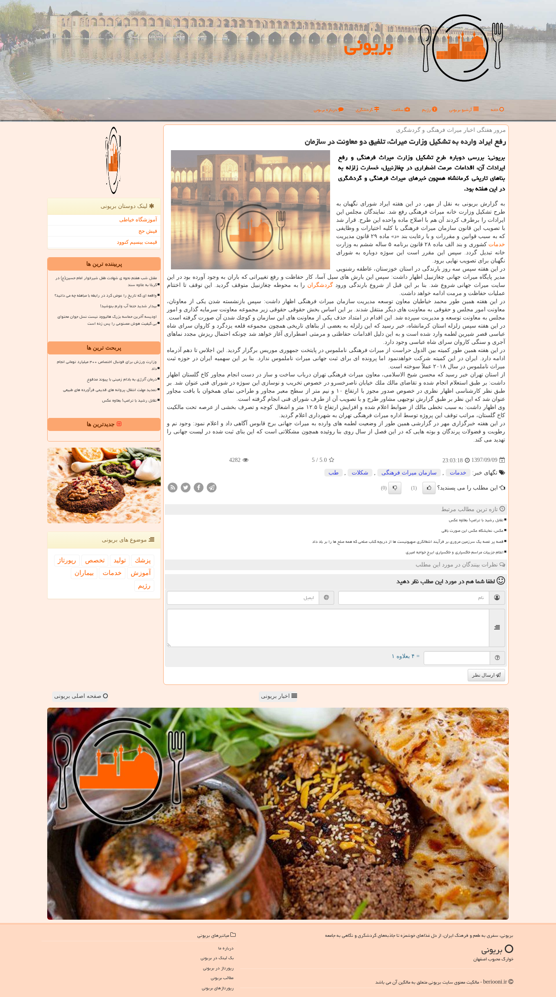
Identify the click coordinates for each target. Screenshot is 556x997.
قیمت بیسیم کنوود (137, 242)
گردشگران (320, 285)
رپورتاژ (67, 560)
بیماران (84, 572)
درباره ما (226, 948)
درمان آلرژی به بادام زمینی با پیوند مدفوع (122, 379)
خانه (495, 109)
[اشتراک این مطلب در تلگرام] (211, 487)
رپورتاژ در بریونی (218, 968)
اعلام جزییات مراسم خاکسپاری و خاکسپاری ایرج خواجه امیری (454, 552)
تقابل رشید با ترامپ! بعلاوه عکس (476, 520)
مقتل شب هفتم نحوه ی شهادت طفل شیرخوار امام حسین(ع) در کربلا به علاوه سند (106, 281)
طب (333, 473)
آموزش (141, 572)
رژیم (427, 109)
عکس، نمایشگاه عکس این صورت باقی (472, 531)
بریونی (368, 44)
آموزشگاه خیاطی (138, 219)
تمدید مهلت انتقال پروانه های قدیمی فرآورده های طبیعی (110, 390)
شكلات (360, 473)
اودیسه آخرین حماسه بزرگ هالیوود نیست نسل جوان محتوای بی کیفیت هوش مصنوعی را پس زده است (107, 320)
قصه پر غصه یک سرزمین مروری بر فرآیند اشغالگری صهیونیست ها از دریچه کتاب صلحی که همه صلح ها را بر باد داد (407, 542)
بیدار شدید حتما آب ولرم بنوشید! (128, 306)
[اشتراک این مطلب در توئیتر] (185, 487)
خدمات (496, 244)
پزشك (143, 560)
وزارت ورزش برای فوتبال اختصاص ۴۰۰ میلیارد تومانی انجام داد (107, 365)
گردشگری (365, 109)
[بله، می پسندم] (429, 488)
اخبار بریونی (276, 696)
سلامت (398, 109)
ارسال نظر (484, 675)
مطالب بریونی (222, 977)
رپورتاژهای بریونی (218, 988)
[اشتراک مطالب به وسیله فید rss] (172, 487)
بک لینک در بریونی (217, 957)
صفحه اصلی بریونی (78, 696)
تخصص (95, 560)
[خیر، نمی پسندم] (394, 488)
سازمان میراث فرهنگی (409, 473)
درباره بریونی (326, 109)
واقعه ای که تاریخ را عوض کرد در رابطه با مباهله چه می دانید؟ (106, 295)
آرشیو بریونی (461, 109)
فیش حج (147, 231)
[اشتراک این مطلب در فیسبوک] (198, 487)
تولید (120, 560)
